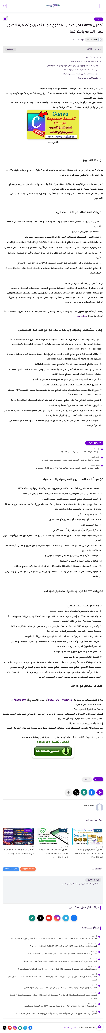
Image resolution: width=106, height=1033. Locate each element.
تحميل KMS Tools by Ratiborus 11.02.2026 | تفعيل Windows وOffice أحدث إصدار (62, 954)
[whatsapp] (32, 918)
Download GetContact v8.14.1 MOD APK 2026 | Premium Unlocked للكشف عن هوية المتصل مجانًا (54, 939)
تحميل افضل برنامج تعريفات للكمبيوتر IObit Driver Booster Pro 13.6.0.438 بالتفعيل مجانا (57, 969)
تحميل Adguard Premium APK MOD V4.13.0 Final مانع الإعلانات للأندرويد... (54, 854)
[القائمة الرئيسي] (101, 6)
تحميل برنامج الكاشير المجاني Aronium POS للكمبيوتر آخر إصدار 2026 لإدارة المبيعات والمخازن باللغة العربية (53, 997)
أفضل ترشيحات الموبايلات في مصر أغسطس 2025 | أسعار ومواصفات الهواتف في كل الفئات (56, 1014)
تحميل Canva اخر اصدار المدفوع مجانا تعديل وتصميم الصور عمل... (71, 460)
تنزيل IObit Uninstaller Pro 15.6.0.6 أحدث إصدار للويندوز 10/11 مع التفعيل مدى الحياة (60, 1006)
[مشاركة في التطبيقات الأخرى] (68, 792)
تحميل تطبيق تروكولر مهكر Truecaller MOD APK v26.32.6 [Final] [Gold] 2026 (63, 946)
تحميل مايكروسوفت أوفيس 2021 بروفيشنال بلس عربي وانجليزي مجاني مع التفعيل (60, 988)
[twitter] (40, 918)
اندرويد (98, 19)
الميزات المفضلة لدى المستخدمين (83, 62)
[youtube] (49, 918)
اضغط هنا (82, 316)
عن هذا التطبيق (92, 57)
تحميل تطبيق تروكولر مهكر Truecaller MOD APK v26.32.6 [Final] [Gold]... (89, 854)
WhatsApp (67, 700)
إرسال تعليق (93, 880)
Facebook (20, 700)
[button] (92, 792)
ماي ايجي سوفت (71, 1028)
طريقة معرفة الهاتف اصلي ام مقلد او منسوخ (80, 452)
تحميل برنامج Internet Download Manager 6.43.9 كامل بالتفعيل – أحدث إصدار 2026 (60, 962)
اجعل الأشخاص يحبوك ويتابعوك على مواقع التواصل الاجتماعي (72, 66)
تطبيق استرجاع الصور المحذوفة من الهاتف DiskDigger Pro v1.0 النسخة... (68, 468)
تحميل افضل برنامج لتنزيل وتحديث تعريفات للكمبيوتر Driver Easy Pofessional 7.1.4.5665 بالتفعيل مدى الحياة (52, 978)
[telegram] (65, 918)
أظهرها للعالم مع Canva (88, 78)
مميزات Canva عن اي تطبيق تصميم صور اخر (80, 74)
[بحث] (4, 6)
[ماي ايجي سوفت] (53, 6)
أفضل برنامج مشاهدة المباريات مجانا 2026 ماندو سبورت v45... (18, 852)
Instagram (53, 700)
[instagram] (57, 918)
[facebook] (74, 918)
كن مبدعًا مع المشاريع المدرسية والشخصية (80, 70)
